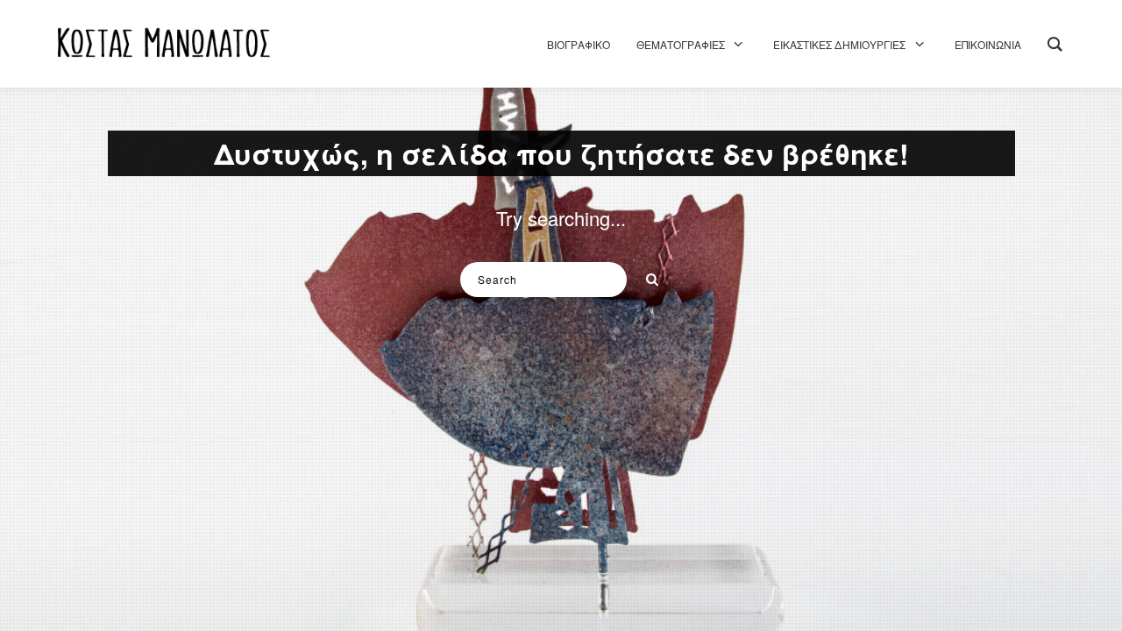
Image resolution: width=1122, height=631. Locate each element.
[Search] (646, 274)
